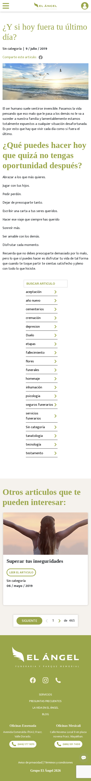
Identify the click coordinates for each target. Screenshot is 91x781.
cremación (33, 318)
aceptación (33, 292)
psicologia (33, 396)
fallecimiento (35, 353)
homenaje (33, 379)
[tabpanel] (45, 561)
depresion (33, 327)
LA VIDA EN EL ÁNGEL (45, 707)
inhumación (34, 387)
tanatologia (34, 436)
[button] (80, 6)
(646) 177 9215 (26, 744)
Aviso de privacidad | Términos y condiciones (45, 762)
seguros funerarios (39, 405)
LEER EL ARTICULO (21, 572)
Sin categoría (35, 427)
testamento (34, 453)
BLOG (45, 714)
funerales (32, 370)
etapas (31, 344)
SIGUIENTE (29, 621)
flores (30, 361)
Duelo (30, 335)
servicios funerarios (33, 416)
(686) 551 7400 (71, 744)
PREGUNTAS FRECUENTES (45, 701)
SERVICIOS (45, 694)
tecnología (33, 444)
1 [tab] (53, 621)
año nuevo (33, 301)
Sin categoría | (14, 48)
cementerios (35, 309)
